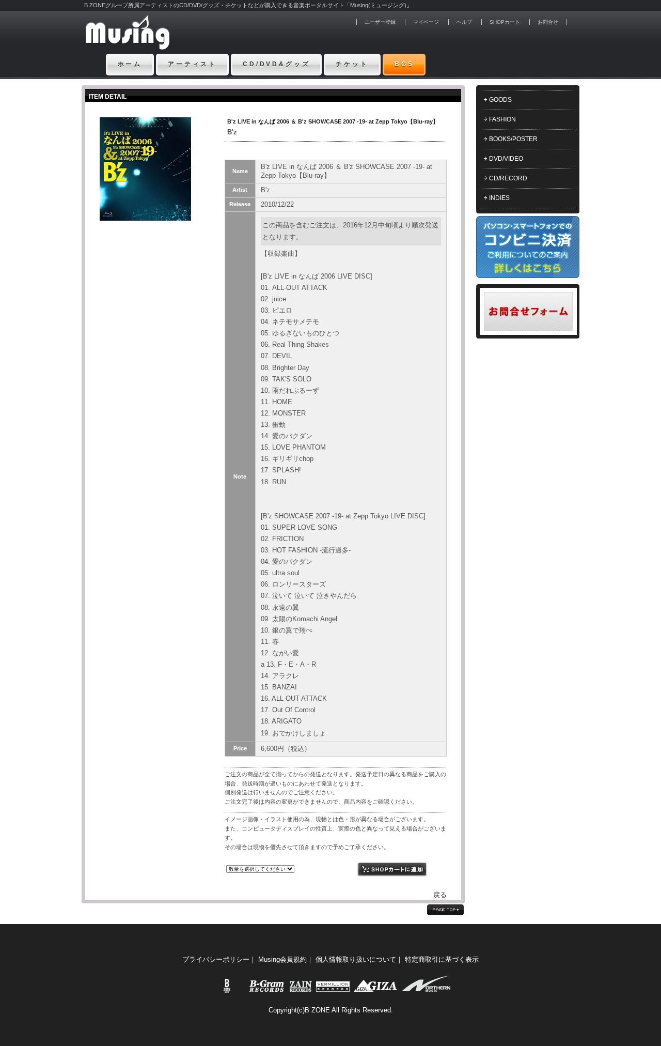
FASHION (502, 119)
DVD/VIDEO (506, 158)
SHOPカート (505, 22)
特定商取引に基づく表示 (442, 959)
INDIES (499, 198)
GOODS (500, 99)
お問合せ (548, 22)
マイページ (426, 22)
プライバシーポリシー (215, 959)
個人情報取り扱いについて (356, 959)
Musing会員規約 (282, 959)
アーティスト (192, 64)
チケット (352, 64)
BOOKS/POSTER (513, 139)
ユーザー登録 (380, 22)
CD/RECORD (508, 178)
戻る (440, 895)
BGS (404, 64)
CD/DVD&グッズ (276, 64)
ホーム (130, 64)
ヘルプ (464, 22)
